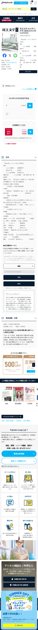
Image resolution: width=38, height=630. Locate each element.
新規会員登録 (19, 454)
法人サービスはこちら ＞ (10, 466)
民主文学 (30, 14)
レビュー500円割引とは (29, 89)
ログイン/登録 (21, 3)
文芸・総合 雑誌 (11, 14)
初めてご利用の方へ (19, 461)
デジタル (7, 114)
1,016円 (23, 105)
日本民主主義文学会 (11, 62)
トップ (3, 14)
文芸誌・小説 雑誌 (21, 14)
